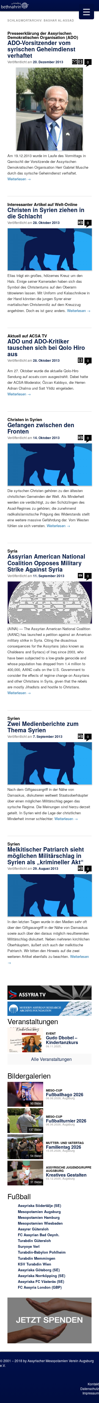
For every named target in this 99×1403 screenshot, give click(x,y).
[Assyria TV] (49, 993)
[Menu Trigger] (86, 11)
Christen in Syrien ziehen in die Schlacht (45, 212)
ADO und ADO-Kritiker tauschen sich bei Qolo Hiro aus (46, 347)
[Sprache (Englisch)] (80, 575)
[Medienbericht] (80, 222)
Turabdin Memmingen (36, 1258)
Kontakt (93, 1383)
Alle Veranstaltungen (51, 1059)
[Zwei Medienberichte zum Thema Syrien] (49, 763)
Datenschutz (89, 1388)
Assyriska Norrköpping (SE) (41, 1275)
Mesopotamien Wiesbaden (40, 1223)
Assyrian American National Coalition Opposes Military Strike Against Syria (46, 562)
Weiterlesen (19, 178)
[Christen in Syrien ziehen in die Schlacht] (49, 249)
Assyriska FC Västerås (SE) (41, 1281)
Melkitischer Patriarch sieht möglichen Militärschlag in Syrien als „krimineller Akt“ (45, 855)
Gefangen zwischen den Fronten (40, 428)
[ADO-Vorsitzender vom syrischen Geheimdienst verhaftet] (49, 109)
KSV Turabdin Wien (34, 1264)
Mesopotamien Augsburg (39, 1211)
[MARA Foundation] (49, 1010)
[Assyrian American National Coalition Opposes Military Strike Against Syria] (49, 602)
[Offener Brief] (74, 61)
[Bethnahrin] (15, 5)
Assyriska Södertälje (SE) (39, 1205)
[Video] (80, 61)
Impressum (90, 1393)
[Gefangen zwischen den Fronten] (49, 464)
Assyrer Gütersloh (33, 1229)
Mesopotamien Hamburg (39, 1217)
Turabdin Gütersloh (34, 1240)
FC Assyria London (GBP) (40, 1287)
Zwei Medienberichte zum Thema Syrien (43, 726)
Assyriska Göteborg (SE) (39, 1269)
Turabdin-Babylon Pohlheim (42, 1252)
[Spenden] (49, 1321)
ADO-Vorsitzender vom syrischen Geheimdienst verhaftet (41, 48)
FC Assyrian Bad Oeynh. (38, 1234)
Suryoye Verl (29, 1246)
